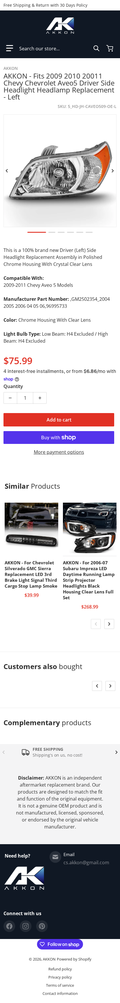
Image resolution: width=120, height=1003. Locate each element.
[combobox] (59, 48)
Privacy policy (60, 977)
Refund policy (60, 969)
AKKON (49, 959)
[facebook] (9, 926)
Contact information (60, 993)
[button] (9, 48)
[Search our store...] (96, 48)
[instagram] (25, 926)
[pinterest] (42, 926)
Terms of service (60, 985)
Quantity (13, 386)
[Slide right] (113, 171)
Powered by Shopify (74, 959)
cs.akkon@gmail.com (86, 862)
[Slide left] (7, 171)
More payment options (59, 452)
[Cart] (110, 48)
